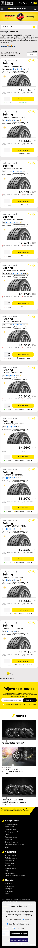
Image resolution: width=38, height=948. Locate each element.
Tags (6, 871)
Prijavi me (29, 700)
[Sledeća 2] (15, 673)
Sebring (7, 63)
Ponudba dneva (10, 855)
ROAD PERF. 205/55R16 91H (12, 219)
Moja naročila (9, 886)
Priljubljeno (8, 889)
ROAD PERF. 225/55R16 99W (13, 424)
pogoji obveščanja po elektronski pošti (24, 704)
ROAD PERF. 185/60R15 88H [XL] (14, 270)
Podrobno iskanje (9, 27)
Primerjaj (34, 60)
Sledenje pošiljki (10, 829)
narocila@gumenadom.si (7, 4)
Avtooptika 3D (10, 865)
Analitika (28, 920)
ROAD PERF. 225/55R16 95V (12, 577)
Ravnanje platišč (10, 868)
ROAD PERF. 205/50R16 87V (12, 475)
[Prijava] (31, 3)
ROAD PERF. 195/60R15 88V (12, 373)
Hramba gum (7, 72)
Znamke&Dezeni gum (12, 842)
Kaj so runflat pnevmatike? (13, 743)
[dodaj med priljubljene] (29, 60)
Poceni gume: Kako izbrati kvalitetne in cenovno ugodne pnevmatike (14, 802)
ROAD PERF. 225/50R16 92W (13, 628)
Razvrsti (34, 51)
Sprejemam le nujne (19, 934)
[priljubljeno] (20, 3)
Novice (21, 716)
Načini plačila (9, 827)
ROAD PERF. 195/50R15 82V (12, 66)
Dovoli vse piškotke (19, 940)
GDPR (7, 834)
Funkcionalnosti (15, 920)
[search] (35, 3)
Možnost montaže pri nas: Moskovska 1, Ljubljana (21, 72)
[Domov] (18, 9)
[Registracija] (27, 3)
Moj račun (8, 883)
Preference (20, 928)
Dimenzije (8, 839)
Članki (7, 847)
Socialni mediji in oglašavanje (20, 924)
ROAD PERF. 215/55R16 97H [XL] (14, 526)
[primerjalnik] (24, 3)
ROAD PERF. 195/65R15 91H (12, 168)
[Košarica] (35, 9)
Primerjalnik (9, 891)
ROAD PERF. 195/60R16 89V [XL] (14, 117)
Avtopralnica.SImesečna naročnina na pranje (15, 874)
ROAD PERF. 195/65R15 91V (12, 322)
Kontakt (7, 894)
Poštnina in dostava (11, 824)
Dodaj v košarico (23, 99)
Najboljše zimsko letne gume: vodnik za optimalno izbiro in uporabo (13, 771)
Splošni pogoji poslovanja (13, 832)
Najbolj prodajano (11, 858)
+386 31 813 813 (7, 3)
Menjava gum (9, 860)
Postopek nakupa (11, 837)
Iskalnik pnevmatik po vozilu (14, 844)
